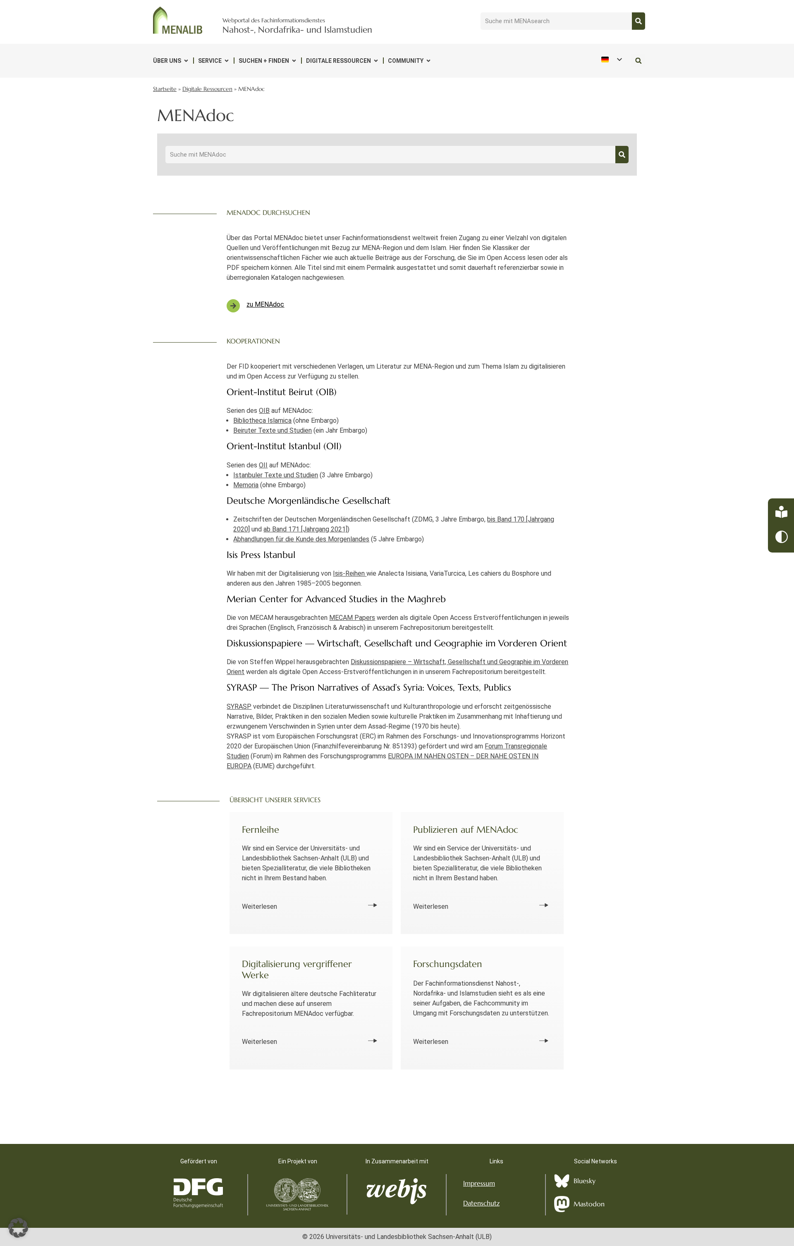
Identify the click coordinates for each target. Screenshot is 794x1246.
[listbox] (611, 59)
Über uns (167, 60)
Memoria (245, 485)
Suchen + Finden (264, 60)
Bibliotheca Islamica (262, 420)
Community (405, 60)
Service (210, 60)
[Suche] (638, 21)
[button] (638, 60)
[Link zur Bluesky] (561, 1181)
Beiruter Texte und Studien (272, 430)
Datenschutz (481, 1203)
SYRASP (239, 706)
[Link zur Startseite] (178, 20)
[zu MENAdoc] (233, 306)
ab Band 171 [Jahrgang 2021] (305, 529)
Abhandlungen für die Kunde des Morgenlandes (301, 539)
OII (263, 465)
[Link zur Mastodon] (561, 1204)
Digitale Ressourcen (338, 60)
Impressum (479, 1183)
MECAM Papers (352, 618)
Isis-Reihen (349, 573)
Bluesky (585, 1181)
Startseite (165, 89)
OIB (264, 411)
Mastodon (589, 1204)
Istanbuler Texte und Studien (275, 475)
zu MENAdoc (265, 304)
